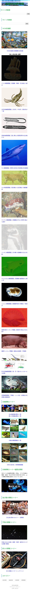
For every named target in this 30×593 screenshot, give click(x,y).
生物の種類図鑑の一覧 (15, 440)
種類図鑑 (23, 580)
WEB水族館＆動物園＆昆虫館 (15, 51)
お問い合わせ (15, 588)
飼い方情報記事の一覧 (15, 416)
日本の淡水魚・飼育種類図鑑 (15, 464)
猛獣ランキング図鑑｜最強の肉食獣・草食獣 (14, 351)
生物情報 (17, 580)
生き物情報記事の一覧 (15, 414)
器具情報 (5, 580)
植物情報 (11, 580)
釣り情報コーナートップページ (15, 571)
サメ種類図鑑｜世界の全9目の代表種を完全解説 (15, 168)
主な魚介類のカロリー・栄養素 (15, 517)
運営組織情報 (15, 585)
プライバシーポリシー (15, 586)
